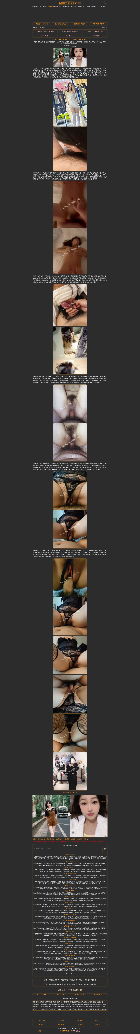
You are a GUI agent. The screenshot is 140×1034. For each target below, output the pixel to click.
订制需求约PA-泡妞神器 (42, 24)
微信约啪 (44, 36)
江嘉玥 (34, 839)
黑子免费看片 (75, 1031)
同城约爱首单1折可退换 (45, 31)
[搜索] (105, 2)
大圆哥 (74, 46)
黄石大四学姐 (41, 839)
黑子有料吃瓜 (64, 1031)
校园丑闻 (51, 6)
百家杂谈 (89, 6)
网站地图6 (43, 1028)
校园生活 (73, 839)
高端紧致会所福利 (60, 995)
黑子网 (34, 27)
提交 (105, 850)
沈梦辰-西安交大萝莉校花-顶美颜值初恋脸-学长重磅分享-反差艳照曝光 (51, 1009)
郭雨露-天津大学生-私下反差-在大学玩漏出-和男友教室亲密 (86, 1002)
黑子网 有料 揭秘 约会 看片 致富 (70, 3)
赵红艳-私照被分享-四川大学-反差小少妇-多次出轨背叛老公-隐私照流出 (88, 1009)
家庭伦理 (66, 6)
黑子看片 (58, 6)
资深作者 (104, 6)
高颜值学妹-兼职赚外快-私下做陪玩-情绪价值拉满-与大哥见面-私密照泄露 (72, 984)
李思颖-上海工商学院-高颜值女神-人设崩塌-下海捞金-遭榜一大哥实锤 (51, 1006)
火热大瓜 (96, 6)
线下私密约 (70, 36)
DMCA (41, 1024)
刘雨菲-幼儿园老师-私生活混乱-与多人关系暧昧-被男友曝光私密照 (88, 1004)
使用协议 (98, 1020)
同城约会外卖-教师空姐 (60, 24)
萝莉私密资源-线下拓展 (98, 24)
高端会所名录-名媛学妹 (79, 24)
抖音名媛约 (95, 36)
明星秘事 (43, 6)
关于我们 (79, 1024)
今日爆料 (35, 6)
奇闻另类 (81, 6)
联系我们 (61, 1024)
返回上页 (105, 27)
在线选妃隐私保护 (79, 995)
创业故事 (66, 839)
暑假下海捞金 (50, 839)
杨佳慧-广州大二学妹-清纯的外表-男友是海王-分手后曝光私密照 (87, 1006)
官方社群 (79, 1020)
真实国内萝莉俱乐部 (95, 31)
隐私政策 (98, 1024)
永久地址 (61, 1020)
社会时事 (73, 6)
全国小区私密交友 (41, 995)
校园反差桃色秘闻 (98, 995)
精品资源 (42, 1020)
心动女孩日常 (59, 839)
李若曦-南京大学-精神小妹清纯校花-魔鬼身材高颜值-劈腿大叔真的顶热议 (51, 1004)
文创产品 (86, 839)
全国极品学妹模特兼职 (70, 31)
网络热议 (79, 839)
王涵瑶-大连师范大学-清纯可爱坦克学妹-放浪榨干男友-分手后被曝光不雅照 (72, 980)
